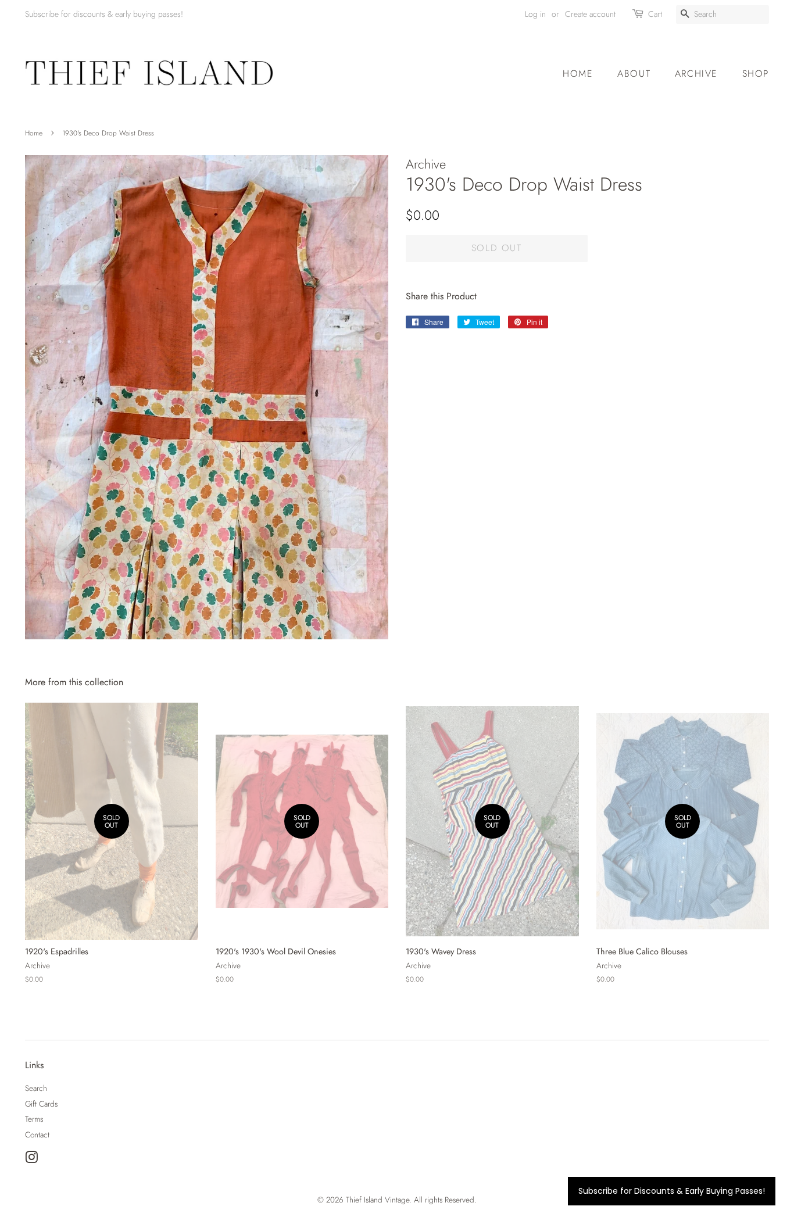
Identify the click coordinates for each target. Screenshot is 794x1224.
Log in (535, 14)
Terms (34, 1119)
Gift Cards (41, 1104)
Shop (755, 73)
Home (578, 73)
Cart (655, 14)
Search (36, 1088)
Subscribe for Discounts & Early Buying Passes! (671, 1191)
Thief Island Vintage (377, 1199)
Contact (37, 1134)
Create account (590, 14)
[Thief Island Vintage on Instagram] (31, 1159)
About (633, 73)
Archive (696, 73)
